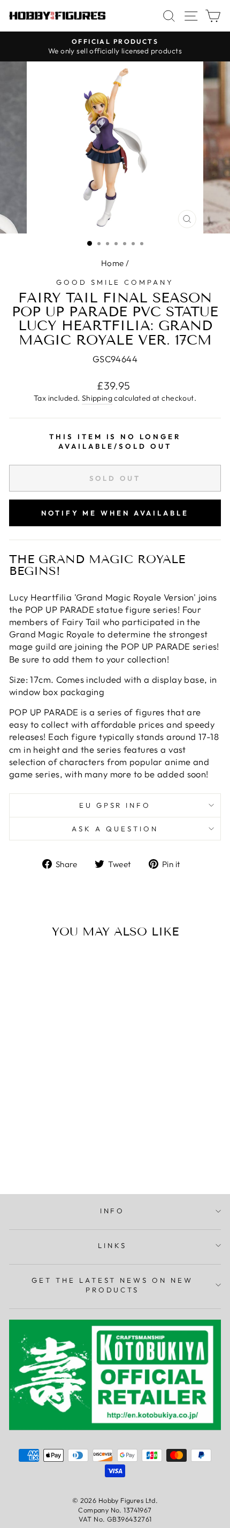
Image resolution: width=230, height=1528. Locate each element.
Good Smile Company (115, 282)
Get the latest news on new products (112, 1285)
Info (112, 1210)
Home (112, 263)
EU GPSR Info (115, 805)
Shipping (97, 398)
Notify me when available (115, 513)
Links (112, 1245)
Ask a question (115, 828)
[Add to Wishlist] (22, 966)
